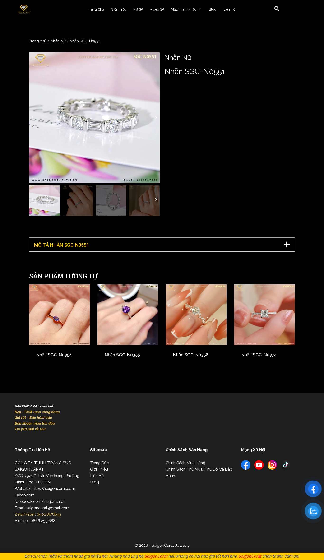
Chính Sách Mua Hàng (185, 462)
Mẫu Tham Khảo (183, 9)
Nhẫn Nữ (57, 41)
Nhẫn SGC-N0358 (190, 354)
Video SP (157, 9)
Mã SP (138, 9)
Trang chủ (37, 41)
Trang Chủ (96, 9)
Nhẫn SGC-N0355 (122, 354)
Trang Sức (99, 462)
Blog (212, 9)
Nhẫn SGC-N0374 (259, 354)
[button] (33, 118)
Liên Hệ (229, 9)
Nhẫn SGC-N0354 (54, 354)
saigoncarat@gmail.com (48, 507)
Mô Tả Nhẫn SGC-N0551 (61, 245)
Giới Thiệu (118, 9)
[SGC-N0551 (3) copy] (94, 117)
